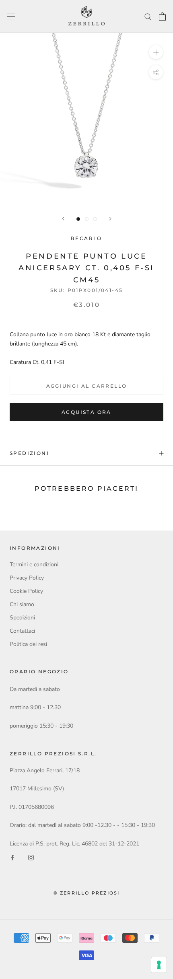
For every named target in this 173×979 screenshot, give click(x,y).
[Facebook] (12, 857)
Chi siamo (22, 604)
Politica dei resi (28, 644)
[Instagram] (31, 857)
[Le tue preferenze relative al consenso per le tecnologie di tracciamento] (159, 965)
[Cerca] (148, 16)
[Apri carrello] (162, 16)
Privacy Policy (27, 578)
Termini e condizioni (34, 564)
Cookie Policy (26, 591)
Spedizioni (29, 453)
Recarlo (86, 238)
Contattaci (22, 631)
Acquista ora (86, 412)
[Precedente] (63, 218)
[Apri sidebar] (11, 17)
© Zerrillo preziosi (87, 893)
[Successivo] (110, 218)
